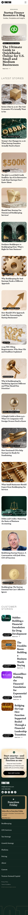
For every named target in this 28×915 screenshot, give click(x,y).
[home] (6, 2)
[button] (25, 2)
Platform (4, 850)
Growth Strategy (7, 843)
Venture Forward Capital (10, 876)
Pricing (4, 856)
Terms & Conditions (6, 884)
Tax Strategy (6, 837)
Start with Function (14, 773)
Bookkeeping (6, 823)
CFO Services (6, 830)
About (3, 863)
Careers (4, 869)
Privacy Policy (4, 881)
